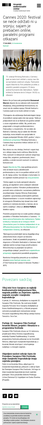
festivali (6, 46)
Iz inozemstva (17, 43)
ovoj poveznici (33, 177)
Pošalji (24, 407)
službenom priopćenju (11, 140)
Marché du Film (14, 167)
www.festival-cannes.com (20, 260)
